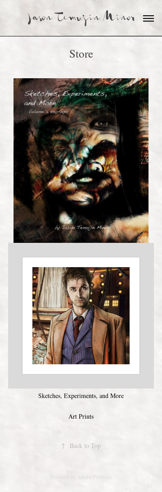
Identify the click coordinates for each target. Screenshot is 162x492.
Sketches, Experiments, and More (81, 395)
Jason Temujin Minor (81, 18)
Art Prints (81, 416)
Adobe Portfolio (94, 476)
